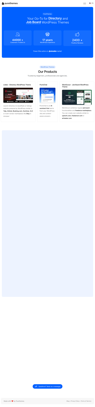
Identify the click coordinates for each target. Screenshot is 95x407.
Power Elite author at (40, 51)
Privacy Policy (75, 401)
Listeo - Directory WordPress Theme (17, 85)
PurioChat (43, 85)
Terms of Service (86, 401)
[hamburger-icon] (85, 3)
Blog (68, 401)
